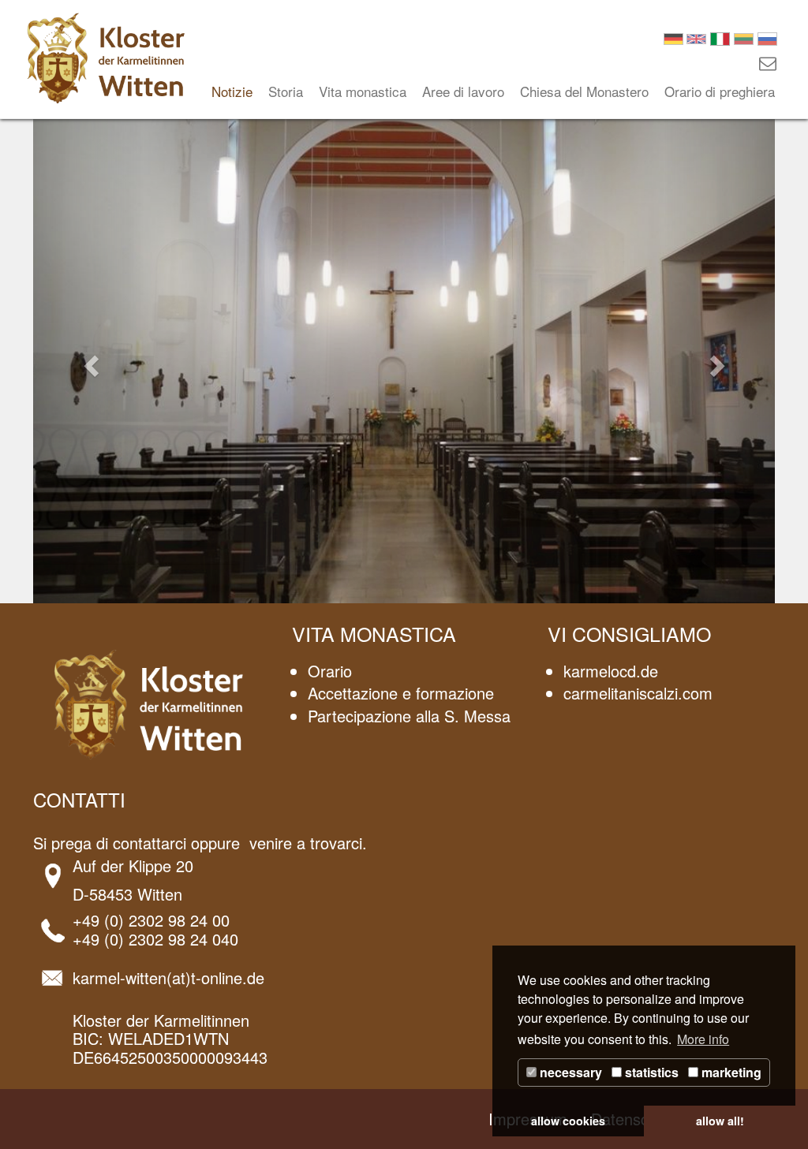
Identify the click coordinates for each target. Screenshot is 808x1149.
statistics (650, 1072)
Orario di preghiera (719, 91)
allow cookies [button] (568, 1120)
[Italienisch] (720, 37)
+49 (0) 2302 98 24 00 (151, 919)
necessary (569, 1072)
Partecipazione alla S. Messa (409, 715)
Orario (330, 670)
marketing (729, 1072)
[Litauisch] (744, 37)
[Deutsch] (673, 37)
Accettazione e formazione (401, 692)
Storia (285, 91)
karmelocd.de (610, 670)
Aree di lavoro (463, 91)
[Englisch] (696, 37)
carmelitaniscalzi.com (638, 692)
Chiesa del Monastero (584, 91)
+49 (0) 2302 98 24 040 (155, 938)
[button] (88, 360)
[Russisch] (767, 37)
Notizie (231, 91)
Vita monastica (362, 91)
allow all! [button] (720, 1120)
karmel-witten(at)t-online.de (168, 977)
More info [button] (703, 1039)
